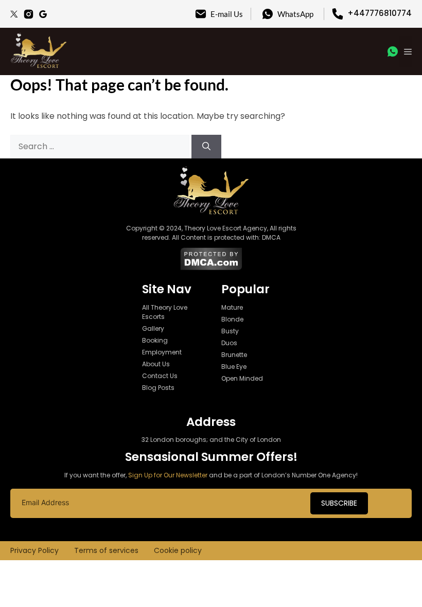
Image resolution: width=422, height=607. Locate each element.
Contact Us (160, 375)
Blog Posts (158, 387)
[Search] (206, 146)
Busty (230, 331)
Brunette (234, 354)
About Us (156, 364)
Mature (232, 307)
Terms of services (106, 550)
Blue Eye (234, 366)
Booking (155, 340)
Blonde (232, 319)
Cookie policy (178, 550)
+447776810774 (379, 13)
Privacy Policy (34, 550)
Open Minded (242, 378)
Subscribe (339, 503)
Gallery (153, 328)
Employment (162, 352)
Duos (229, 342)
